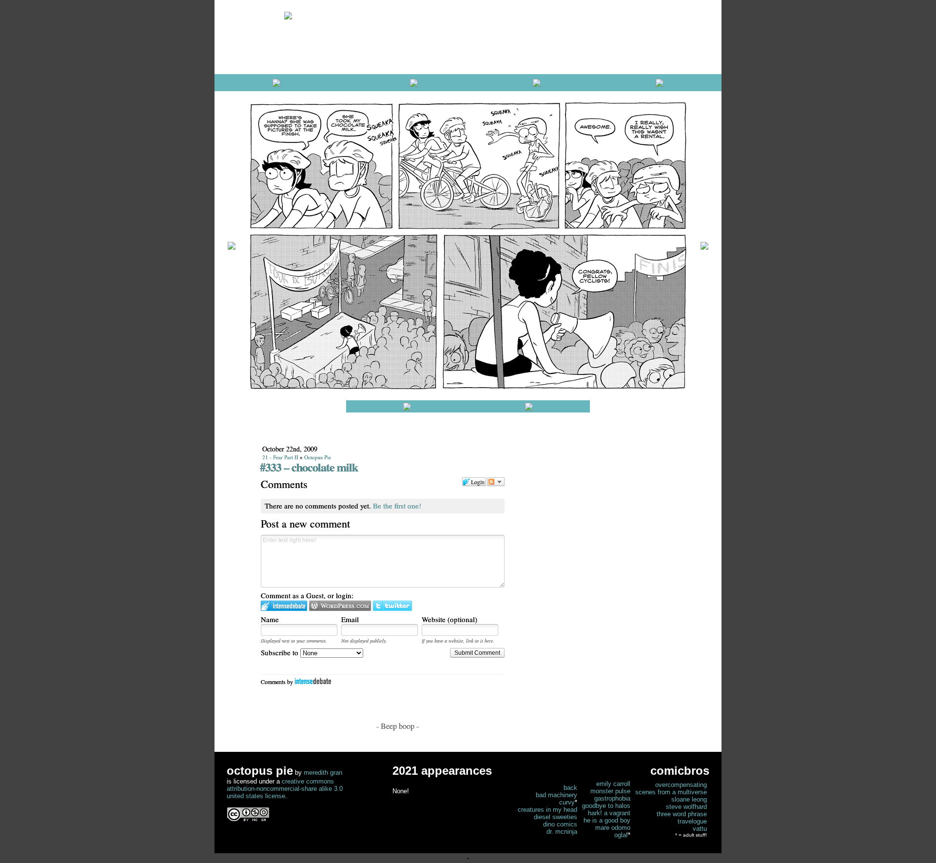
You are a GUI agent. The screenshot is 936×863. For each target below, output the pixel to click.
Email (350, 619)
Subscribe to (280, 652)
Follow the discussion (496, 481)
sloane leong (689, 799)
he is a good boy (607, 820)
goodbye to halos (606, 805)
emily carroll (613, 783)
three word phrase (682, 814)
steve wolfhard (686, 806)
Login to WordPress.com (340, 606)
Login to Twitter (392, 606)
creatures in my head (547, 809)
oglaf (621, 835)
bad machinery (556, 795)
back (570, 787)
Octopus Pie (317, 457)
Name (270, 619)
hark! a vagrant (609, 813)
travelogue (692, 821)
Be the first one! (397, 505)
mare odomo (612, 827)
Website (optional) (449, 619)
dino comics (560, 824)
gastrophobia (612, 798)
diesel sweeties (555, 817)
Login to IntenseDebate (284, 606)
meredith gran (323, 772)
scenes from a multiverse (671, 792)
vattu (700, 828)
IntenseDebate (313, 681)
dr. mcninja (561, 831)
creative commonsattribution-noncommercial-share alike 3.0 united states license (285, 789)
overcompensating (681, 784)
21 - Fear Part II (280, 457)
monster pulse (610, 791)
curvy (567, 802)
